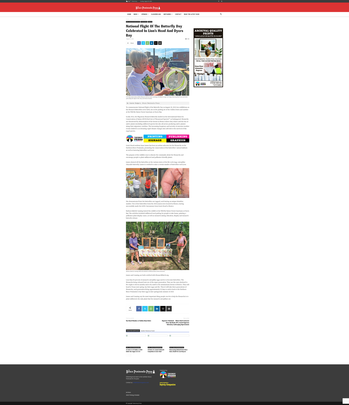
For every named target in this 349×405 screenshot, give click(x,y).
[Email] (156, 43)
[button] (221, 14)
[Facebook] (218, 1)
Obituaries (167, 14)
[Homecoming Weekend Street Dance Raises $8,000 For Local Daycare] (179, 341)
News (135, 14)
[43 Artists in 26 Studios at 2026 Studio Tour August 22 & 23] (136, 341)
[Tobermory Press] (168, 378)
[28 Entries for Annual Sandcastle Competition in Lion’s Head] (158, 341)
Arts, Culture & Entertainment (133, 21)
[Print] (160, 43)
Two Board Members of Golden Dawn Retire (138, 321)
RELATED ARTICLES (133, 331)
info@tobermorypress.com (141, 382)
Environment (144, 21)
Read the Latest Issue (191, 14)
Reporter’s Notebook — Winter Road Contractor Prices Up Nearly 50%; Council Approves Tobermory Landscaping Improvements (175, 322)
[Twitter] (221, 1)
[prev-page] (127, 355)
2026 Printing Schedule (132, 395)
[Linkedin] (151, 43)
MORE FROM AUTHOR (148, 331)
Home (129, 14)
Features (150, 21)
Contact (178, 14)
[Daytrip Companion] (168, 386)
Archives (128, 392)
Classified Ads (156, 14)
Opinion (144, 14)
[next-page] (130, 355)
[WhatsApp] (147, 43)
